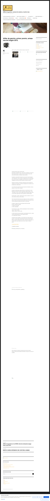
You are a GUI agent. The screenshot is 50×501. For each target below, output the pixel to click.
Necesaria (2, 499)
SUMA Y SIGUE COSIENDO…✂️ (21, 16)
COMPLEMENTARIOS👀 (38, 16)
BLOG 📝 (17, 18)
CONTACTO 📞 (35, 18)
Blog (37, 44)
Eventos (37, 46)
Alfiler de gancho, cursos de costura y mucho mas (16, 12)
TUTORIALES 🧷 (29, 18)
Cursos (37, 45)
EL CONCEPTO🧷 (30, 16)
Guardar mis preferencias (45, 499)
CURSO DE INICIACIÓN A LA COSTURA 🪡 (9, 16)
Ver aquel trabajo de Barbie (15, 224)
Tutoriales (38, 48)
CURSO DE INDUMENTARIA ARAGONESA (9, 19)
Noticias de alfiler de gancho (40, 47)
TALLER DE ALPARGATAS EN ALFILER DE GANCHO (24, 19)
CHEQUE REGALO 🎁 (22, 18)
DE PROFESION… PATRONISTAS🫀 (8, 18)
